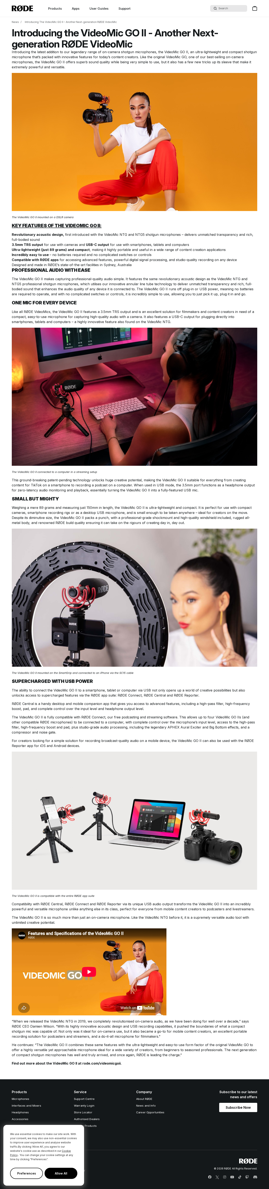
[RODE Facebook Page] (209, 1177)
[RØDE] (22, 8)
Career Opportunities (150, 1112)
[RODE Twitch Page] (247, 1177)
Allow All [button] (61, 1173)
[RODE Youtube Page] (232, 1177)
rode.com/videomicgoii (101, 1063)
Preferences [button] (26, 1173)
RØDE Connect (130, 695)
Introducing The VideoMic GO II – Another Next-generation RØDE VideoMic (71, 22)
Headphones (20, 1112)
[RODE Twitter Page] (217, 1177)
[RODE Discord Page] (255, 1177)
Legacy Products (85, 1125)
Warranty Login (84, 1105)
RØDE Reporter (186, 695)
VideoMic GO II (176, 52)
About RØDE (144, 1099)
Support (125, 8)
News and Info (146, 1105)
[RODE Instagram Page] (224, 1177)
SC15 (122, 672)
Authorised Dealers (87, 1119)
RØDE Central (155, 695)
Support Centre (84, 1099)
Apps (75, 8)
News (15, 22)
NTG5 (140, 234)
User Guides (99, 8)
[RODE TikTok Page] (239, 1177)
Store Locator (83, 1112)
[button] (238, 1107)
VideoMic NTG (115, 234)
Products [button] (55, 8)
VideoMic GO (176, 57)
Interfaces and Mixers (26, 1105)
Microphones (20, 1099)
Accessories (20, 1119)
